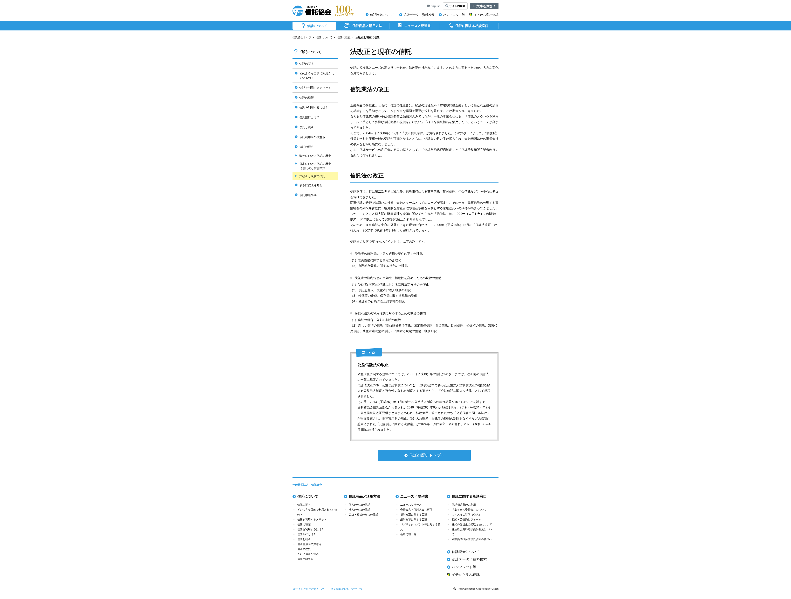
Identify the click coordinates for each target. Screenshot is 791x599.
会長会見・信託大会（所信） (417, 509)
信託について (324, 37)
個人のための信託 (359, 504)
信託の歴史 (344, 37)
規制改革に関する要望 (413, 519)
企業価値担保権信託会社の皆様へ (472, 539)
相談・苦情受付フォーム (466, 519)
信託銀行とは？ (306, 534)
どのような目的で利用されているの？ (317, 512)
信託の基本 (304, 504)
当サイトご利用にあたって (309, 589)
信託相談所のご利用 (464, 504)
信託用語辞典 (305, 559)
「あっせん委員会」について (469, 509)
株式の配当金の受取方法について (472, 524)
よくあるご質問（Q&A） (466, 514)
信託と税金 (304, 539)
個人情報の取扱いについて (347, 589)
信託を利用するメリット (312, 519)
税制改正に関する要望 (413, 514)
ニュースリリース (411, 504)
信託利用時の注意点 (309, 544)
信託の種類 (304, 524)
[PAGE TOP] (782, 578)
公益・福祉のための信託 (363, 514)
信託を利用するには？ (310, 529)
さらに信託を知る (308, 554)
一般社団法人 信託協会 (307, 484)
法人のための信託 (359, 509)
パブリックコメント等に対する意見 (420, 527)
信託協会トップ (302, 37)
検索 (457, 6)
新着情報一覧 (408, 534)
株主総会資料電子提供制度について (472, 532)
